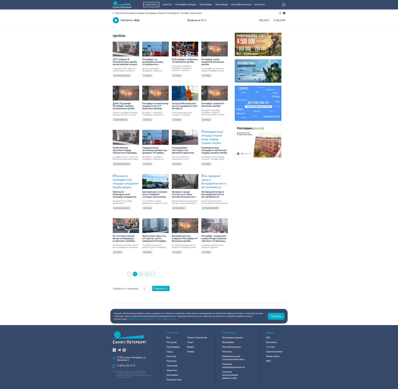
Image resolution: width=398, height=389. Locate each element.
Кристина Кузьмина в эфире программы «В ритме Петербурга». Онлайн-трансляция (158, 13)
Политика (171, 361)
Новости (167, 4)
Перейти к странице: (126, 288)
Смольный (172, 365)
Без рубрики (121, 120)
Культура (171, 356)
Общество (179, 208)
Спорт (190, 342)
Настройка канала (231, 347)
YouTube (270, 347)
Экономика (172, 375)
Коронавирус (173, 347)
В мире (190, 351)
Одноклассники (274, 351)
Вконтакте (271, 342)
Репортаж (172, 342)
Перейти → (161, 288)
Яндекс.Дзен (272, 356)
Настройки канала (241, 4)
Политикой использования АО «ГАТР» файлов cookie (152, 319)
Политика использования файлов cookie (230, 375)
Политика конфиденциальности (233, 365)
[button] (284, 13)
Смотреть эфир (130, 20)
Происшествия (122, 75)
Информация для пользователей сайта (233, 358)
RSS (268, 337)
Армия (190, 347)
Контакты (260, 4)
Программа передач (185, 4)
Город (148, 75)
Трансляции (221, 4)
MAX (268, 361)
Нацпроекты (151, 4)
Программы (205, 4)
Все (168, 337)
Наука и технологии (197, 337)
